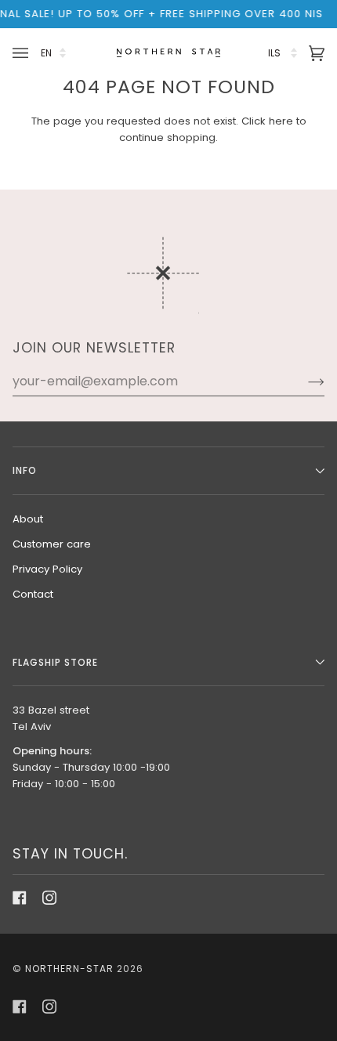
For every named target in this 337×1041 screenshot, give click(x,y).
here (281, 121)
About (28, 518)
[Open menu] (23, 53)
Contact (33, 594)
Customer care (52, 544)
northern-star (69, 968)
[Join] (303, 381)
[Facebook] (20, 898)
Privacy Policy (47, 569)
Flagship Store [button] (55, 662)
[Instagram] (49, 898)
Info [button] (25, 470)
